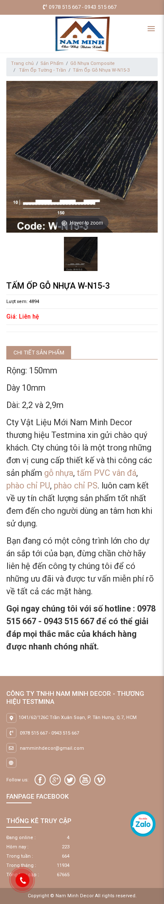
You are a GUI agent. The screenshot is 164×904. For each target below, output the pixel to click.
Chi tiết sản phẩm (38, 352)
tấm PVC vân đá (106, 473)
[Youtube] (85, 780)
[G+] (55, 780)
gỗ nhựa (58, 473)
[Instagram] (100, 780)
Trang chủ (22, 63)
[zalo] (143, 823)
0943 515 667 (65, 733)
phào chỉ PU (28, 485)
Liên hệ (29, 316)
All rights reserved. (116, 896)
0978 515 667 (34, 733)
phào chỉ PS (76, 485)
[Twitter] (70, 780)
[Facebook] (40, 780)
